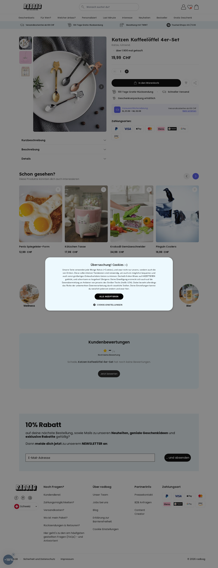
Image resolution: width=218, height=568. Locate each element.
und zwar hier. (122, 288)
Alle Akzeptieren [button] (108, 296)
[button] (109, 305)
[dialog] (109, 284)
